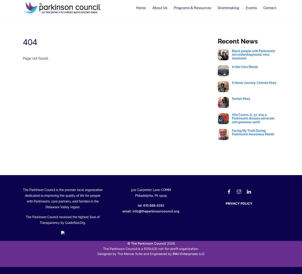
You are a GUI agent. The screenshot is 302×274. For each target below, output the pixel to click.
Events (251, 8)
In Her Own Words (245, 67)
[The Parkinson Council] (63, 13)
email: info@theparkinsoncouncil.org (150, 211)
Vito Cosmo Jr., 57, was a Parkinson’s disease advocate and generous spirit (253, 118)
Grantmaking (228, 8)
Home (141, 8)
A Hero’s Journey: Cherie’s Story (254, 83)
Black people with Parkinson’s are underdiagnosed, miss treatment (253, 54)
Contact (269, 8)
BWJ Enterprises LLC (189, 254)
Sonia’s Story (241, 98)
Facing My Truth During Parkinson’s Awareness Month (253, 132)
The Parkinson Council (148, 243)
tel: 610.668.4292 (151, 205)
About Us (159, 8)
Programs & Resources (192, 8)
